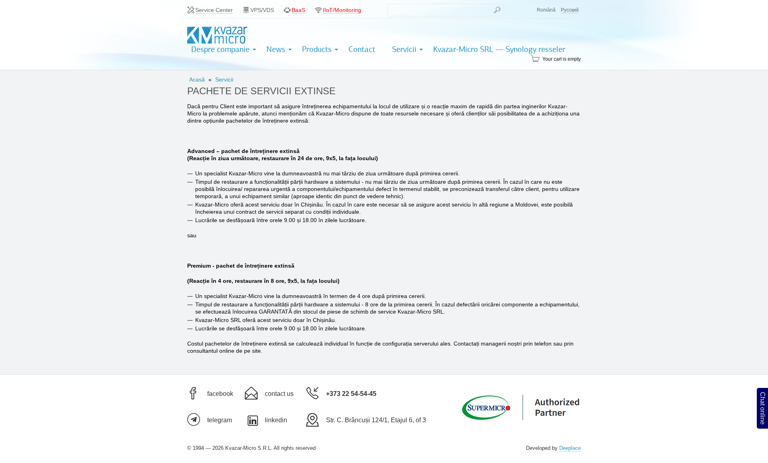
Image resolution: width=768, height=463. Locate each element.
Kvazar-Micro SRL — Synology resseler (499, 49)
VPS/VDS (262, 10)
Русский (570, 10)
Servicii (404, 49)
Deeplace (570, 448)
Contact (361, 49)
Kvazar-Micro (217, 35)
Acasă (197, 79)
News (275, 49)
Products (317, 49)
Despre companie (220, 49)
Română (546, 10)
